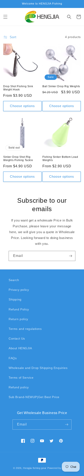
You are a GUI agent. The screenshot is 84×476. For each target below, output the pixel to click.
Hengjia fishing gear (35, 468)
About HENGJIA (20, 348)
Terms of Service (21, 377)
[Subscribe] (70, 256)
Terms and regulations (25, 329)
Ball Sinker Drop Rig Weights (61, 86)
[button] (5, 17)
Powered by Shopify (59, 468)
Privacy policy (19, 289)
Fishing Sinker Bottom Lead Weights (60, 158)
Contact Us (17, 338)
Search (14, 280)
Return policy (18, 319)
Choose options (22, 106)
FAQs (13, 358)
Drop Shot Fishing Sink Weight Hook (18, 88)
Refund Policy (19, 309)
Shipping (15, 299)
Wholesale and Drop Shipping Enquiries (38, 368)
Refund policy (19, 387)
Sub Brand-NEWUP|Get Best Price (34, 397)
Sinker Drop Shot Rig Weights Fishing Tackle (18, 158)
